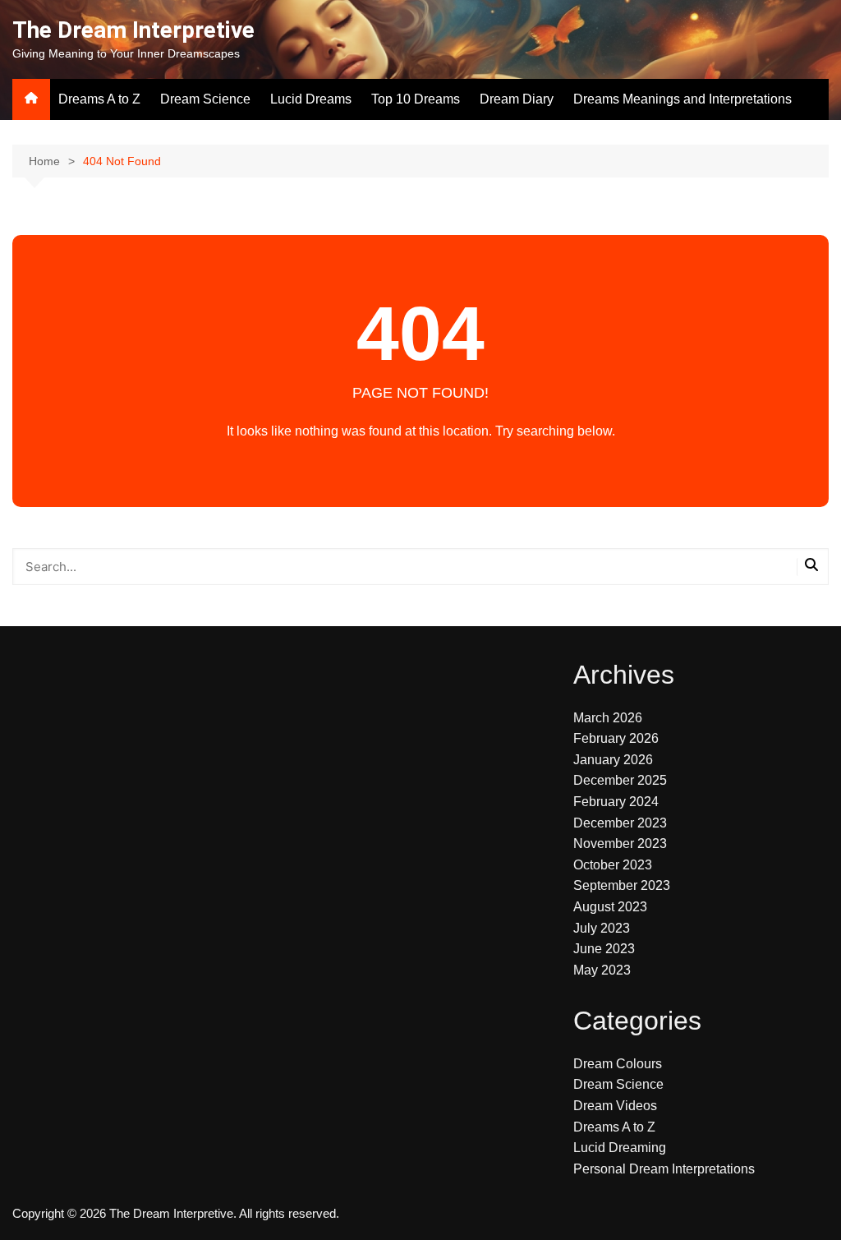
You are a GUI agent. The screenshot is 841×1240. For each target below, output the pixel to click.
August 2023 (610, 907)
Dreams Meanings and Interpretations (682, 99)
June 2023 (604, 949)
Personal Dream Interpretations (664, 1169)
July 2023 (601, 928)
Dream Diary (517, 99)
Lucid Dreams (311, 99)
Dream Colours (617, 1064)
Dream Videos (615, 1106)
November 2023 (620, 843)
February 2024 (616, 802)
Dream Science (205, 99)
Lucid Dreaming (619, 1148)
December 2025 (620, 780)
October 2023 (612, 865)
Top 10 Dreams (415, 99)
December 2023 (620, 823)
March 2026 (607, 718)
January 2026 (613, 760)
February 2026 (616, 738)
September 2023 (621, 885)
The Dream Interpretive (133, 30)
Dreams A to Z (99, 99)
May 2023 (602, 970)
